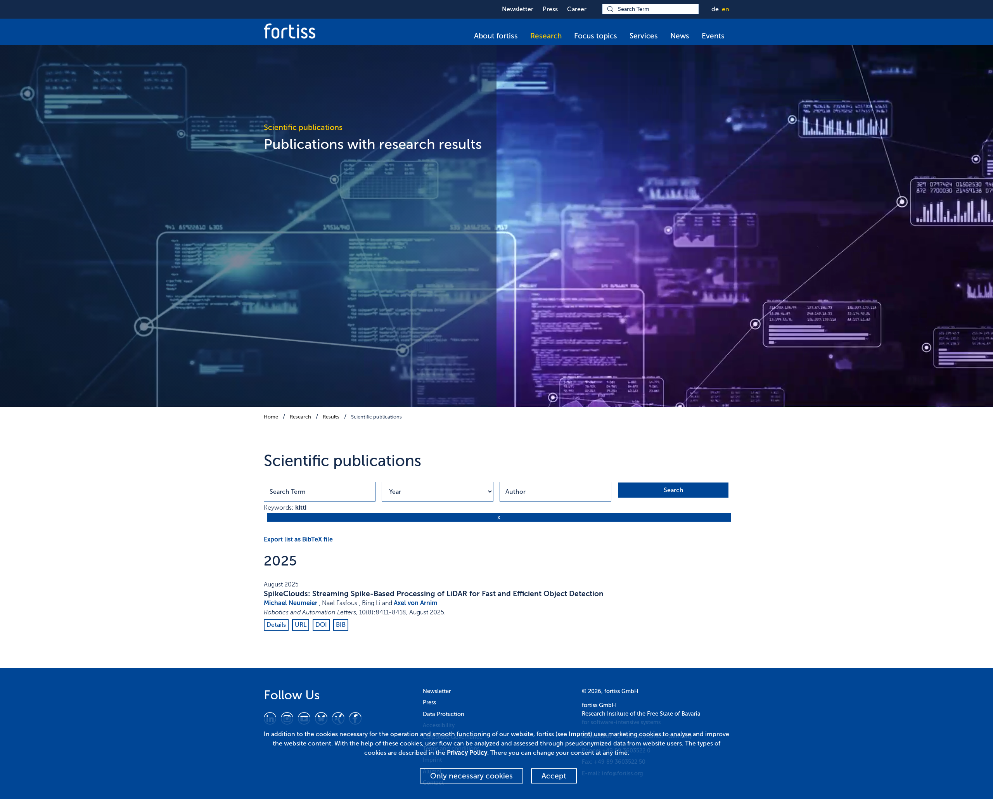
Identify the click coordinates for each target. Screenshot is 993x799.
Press (550, 9)
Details (276, 624)
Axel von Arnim (416, 603)
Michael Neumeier (290, 603)
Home (271, 417)
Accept (553, 775)
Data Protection (443, 714)
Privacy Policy (467, 752)
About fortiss (496, 35)
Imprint (579, 734)
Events (713, 35)
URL (300, 624)
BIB (341, 624)
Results (331, 417)
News (679, 35)
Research (546, 35)
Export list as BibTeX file (298, 539)
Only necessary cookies (471, 775)
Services (644, 35)
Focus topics (595, 35)
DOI (321, 624)
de (715, 9)
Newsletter (517, 9)
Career (576, 9)
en (725, 9)
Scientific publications (376, 417)
